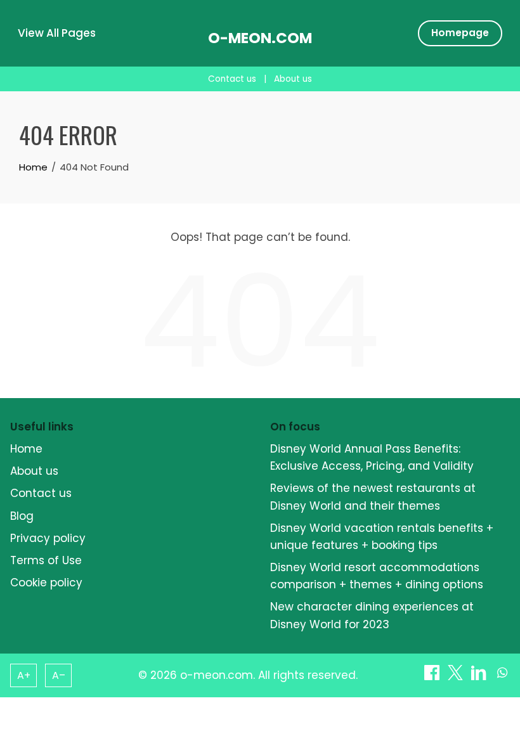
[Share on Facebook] (433, 676)
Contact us (232, 79)
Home (26, 448)
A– (58, 675)
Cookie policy (46, 582)
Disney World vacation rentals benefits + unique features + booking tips (381, 536)
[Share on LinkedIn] (480, 676)
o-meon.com (260, 38)
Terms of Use (46, 560)
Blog (22, 516)
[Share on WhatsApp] (502, 676)
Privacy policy (48, 538)
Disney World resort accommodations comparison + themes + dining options (376, 576)
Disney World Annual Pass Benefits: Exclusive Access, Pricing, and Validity (372, 457)
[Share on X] (457, 676)
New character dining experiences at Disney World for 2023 (372, 615)
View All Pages (57, 33)
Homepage (460, 32)
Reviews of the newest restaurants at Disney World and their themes (373, 496)
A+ (23, 675)
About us (293, 79)
